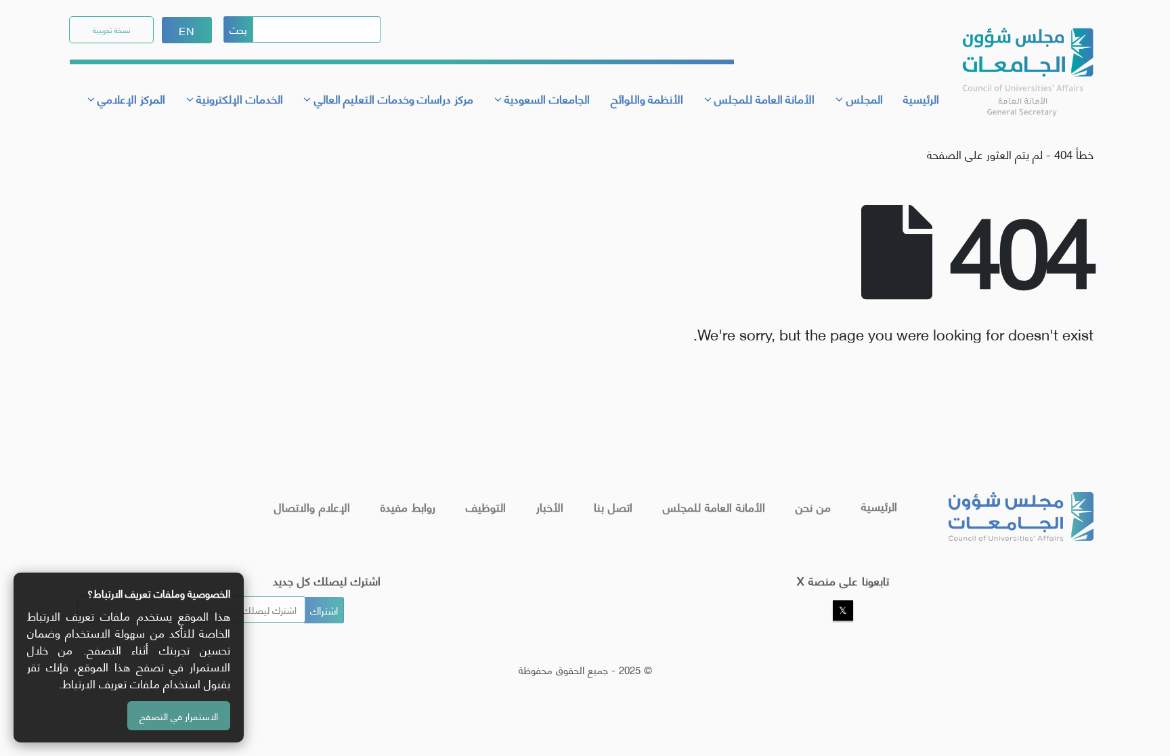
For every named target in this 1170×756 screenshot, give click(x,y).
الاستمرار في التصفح (178, 715)
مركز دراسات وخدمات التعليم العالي (393, 98)
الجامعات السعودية (547, 98)
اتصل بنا (613, 506)
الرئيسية (921, 98)
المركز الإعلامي (131, 98)
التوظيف (486, 506)
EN (187, 30)
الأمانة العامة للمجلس (764, 98)
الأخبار (549, 506)
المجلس (864, 98)
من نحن (813, 506)
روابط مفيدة (408, 506)
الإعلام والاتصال (312, 506)
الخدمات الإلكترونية (239, 98)
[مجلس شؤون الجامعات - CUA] (1025, 64)
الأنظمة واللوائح (647, 98)
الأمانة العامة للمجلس (714, 506)
